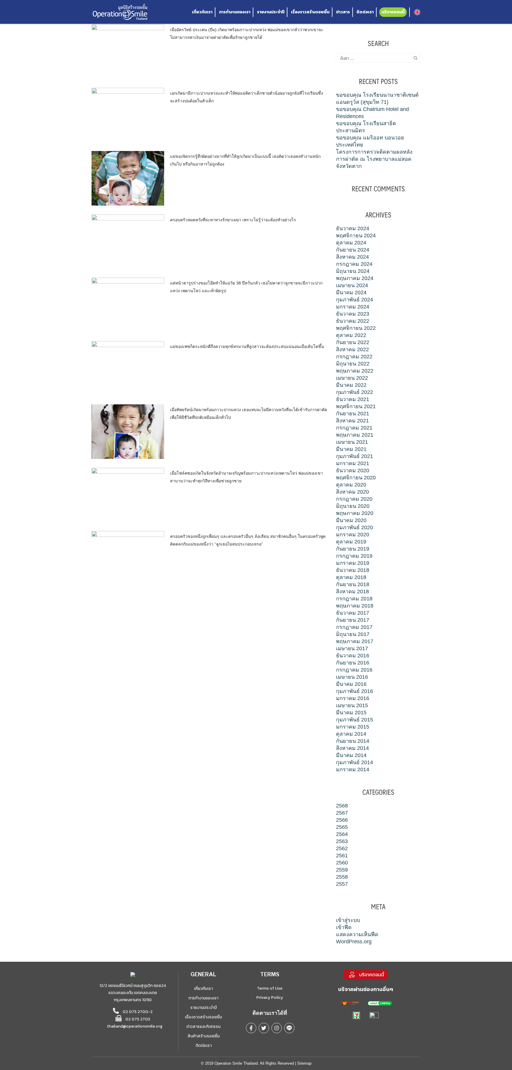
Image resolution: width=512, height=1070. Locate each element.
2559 (342, 870)
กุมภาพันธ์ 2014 (354, 762)
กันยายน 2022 (352, 342)
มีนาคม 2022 (351, 385)
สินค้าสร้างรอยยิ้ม (204, 1036)
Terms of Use (269, 988)
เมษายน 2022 (352, 378)
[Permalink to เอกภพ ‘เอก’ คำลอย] (128, 114)
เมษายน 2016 (352, 677)
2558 (342, 877)
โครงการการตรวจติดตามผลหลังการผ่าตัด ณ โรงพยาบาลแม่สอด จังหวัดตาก (374, 159)
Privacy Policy (269, 997)
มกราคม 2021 (352, 463)
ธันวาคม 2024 (352, 228)
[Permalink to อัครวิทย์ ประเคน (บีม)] (128, 51)
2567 (342, 813)
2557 (342, 884)
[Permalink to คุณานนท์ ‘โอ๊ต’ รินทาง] (128, 305)
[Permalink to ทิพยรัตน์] (128, 431)
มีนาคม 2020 (351, 520)
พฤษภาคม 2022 (354, 371)
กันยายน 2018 (352, 584)
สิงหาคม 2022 (352, 349)
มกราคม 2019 (352, 563)
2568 (342, 806)
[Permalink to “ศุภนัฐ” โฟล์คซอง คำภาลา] (128, 494)
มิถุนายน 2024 (352, 271)
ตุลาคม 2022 (351, 335)
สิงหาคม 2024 (352, 257)
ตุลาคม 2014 (351, 734)
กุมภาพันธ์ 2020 (354, 527)
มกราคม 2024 (352, 307)
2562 (342, 848)
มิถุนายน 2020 (352, 506)
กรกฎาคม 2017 (354, 627)
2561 (342, 855)
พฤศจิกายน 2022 (356, 328)
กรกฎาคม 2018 (354, 599)
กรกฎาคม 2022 (354, 357)
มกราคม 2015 (352, 727)
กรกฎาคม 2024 (354, 264)
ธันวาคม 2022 (352, 321)
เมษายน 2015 (352, 705)
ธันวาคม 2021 (352, 399)
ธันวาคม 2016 (352, 656)
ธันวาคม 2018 (352, 570)
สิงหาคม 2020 (352, 492)
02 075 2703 (137, 1019)
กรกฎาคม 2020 (354, 499)
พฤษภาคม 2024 (354, 278)
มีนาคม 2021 (351, 449)
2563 (342, 841)
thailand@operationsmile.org (134, 1026)
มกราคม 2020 (352, 535)
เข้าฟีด (344, 927)
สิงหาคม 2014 (352, 748)
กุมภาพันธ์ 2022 (354, 392)
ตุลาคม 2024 (351, 243)
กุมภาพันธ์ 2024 (354, 300)
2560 (342, 863)
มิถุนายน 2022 (352, 364)
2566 (342, 820)
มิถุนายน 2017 (352, 634)
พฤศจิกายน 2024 (356, 236)
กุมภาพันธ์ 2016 (354, 691)
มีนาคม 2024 (351, 292)
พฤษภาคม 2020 (354, 513)
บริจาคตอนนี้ (393, 12)
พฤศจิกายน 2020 (356, 478)
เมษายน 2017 (352, 648)
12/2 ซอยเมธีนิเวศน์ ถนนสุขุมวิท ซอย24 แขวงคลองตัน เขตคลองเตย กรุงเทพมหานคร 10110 (133, 992)
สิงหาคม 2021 (352, 421)
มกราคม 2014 (352, 769)
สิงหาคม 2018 (352, 591)
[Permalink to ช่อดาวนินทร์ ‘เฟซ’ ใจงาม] (128, 368)
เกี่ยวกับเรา (202, 12)
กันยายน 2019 (352, 549)
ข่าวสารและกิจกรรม (203, 1026)
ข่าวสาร (343, 12)
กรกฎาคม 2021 (354, 428)
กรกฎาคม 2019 (354, 556)
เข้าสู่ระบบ (348, 920)
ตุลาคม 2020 (351, 485)
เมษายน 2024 (352, 285)
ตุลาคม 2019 (351, 542)
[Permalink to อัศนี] (128, 558)
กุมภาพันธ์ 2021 (354, 456)
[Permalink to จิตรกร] (128, 178)
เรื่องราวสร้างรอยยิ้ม (310, 12)
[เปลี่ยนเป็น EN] (417, 12)
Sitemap (304, 1063)
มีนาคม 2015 (351, 713)
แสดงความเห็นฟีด (357, 934)
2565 (342, 827)
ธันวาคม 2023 (352, 314)
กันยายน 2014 (352, 741)
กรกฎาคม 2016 (354, 670)
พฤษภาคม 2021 (354, 435)
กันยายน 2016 (352, 663)
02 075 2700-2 (137, 1012)
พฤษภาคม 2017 (354, 641)
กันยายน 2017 (352, 620)
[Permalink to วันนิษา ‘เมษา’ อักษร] (128, 241)
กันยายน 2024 (352, 250)
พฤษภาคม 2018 (354, 606)
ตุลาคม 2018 (351, 577)
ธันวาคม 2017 (352, 613)
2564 (342, 834)
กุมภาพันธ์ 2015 (354, 720)
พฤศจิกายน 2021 (356, 406)
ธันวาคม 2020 (352, 470)
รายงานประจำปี (270, 12)
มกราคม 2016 (352, 698)
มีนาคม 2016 (351, 684)
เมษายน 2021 (352, 442)
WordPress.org (354, 942)
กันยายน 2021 (352, 413)
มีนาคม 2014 (351, 755)
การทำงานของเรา (234, 12)
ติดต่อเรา (365, 12)
